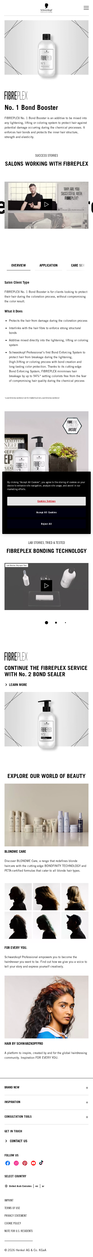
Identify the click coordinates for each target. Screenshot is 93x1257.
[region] (46, 503)
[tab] (18, 265)
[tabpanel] (46, 385)
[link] (43, 1186)
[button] (46, 1087)
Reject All (46, 523)
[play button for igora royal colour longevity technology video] (46, 586)
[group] (46, 596)
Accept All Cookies (46, 512)
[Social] (8, 1163)
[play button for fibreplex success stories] (46, 205)
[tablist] (46, 623)
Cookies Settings (46, 501)
